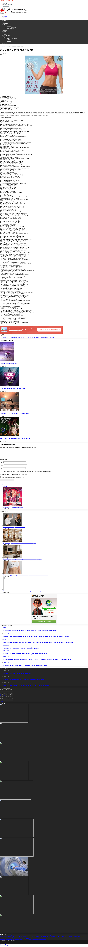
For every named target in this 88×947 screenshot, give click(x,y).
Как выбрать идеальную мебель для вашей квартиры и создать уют (22, 559)
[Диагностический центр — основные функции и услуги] (14, 875)
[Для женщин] (14, 14)
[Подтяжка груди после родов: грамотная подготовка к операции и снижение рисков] (12, 573)
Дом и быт (6, 23)
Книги (8, 39)
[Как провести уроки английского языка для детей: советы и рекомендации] (14, 722)
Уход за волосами (11, 27)
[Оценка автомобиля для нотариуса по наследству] (14, 894)
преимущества (73, 936)
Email (2, 465)
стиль (30, 939)
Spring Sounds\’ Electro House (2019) (13, 507)
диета (19, 936)
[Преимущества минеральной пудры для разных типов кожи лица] (16, 760)
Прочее (5, 37)
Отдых (5, 34)
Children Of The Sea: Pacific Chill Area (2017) (14, 413)
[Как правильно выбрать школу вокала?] (12, 525)
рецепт (14, 939)
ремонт (10, 939)
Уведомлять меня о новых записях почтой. (13, 477)
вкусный (5, 936)
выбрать (12, 936)
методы (32, 936)
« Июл (1, 701)
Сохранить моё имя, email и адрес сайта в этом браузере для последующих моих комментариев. (27, 471)
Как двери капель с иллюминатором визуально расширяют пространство (24, 591)
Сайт (1, 468)
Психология (6, 35)
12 (4, 695)
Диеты (5, 21)
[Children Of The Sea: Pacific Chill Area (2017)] (9, 410)
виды (1, 936)
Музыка (9, 41)
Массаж (9, 26)
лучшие (28, 936)
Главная (5, 20)
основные (42, 936)
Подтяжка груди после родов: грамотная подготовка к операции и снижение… (25, 575)
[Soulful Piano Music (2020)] (7, 360)
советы (26, 939)
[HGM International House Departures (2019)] (9, 385)
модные (37, 936)
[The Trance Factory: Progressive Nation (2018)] (9, 435)
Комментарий (4, 459)
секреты (19, 939)
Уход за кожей (10, 28)
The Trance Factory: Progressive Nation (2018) (15, 438)
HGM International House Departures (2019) (14, 388)
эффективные (35, 939)
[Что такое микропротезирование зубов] (14, 741)
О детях (5, 30)
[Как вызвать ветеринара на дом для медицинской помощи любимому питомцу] (17, 856)
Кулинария (6, 32)
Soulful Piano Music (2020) (8, 364)
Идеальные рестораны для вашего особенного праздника (19, 543)
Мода (4, 31)
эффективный (42, 939)
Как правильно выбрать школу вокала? (14, 527)
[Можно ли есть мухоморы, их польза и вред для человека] (12, 932)
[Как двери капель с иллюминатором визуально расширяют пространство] (12, 589)
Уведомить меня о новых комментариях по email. (15, 474)
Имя (1, 462)
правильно (62, 936)
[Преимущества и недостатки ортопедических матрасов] (16, 798)
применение (82, 936)
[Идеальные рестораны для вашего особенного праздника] (12, 541)
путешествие (2, 939)
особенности (52, 936)
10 (0, 695)
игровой (24, 936)
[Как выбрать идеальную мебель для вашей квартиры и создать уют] (12, 557)
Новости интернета (12, 38)
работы (7, 939)
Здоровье (5, 24)
